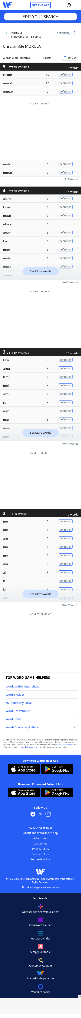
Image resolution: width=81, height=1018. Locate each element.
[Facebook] (33, 814)
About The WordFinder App (40, 833)
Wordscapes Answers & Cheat (40, 912)
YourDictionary (40, 992)
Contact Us (40, 843)
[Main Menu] (76, 5)
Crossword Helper (40, 925)
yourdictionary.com (65, 744)
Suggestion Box (40, 859)
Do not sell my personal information (40, 887)
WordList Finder (40, 938)
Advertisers (40, 838)
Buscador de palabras (40, 978)
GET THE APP (40, 5)
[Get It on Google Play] (57, 769)
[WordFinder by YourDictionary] (7, 5)
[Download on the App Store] (24, 769)
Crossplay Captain (40, 965)
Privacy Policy (40, 849)
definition (63, 33)
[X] (40, 814)
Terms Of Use (40, 854)
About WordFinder (40, 827)
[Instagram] (48, 814)
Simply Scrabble (40, 952)
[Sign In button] (68, 5)
